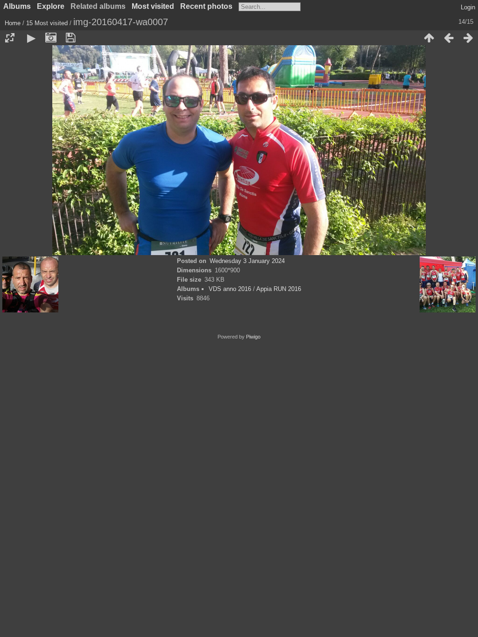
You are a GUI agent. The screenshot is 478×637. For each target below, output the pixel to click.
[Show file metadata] (51, 37)
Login (468, 7)
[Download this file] (70, 37)
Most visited (153, 6)
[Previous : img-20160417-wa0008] (448, 37)
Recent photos (206, 6)
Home (13, 23)
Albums (17, 6)
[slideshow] (31, 37)
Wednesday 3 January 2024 (247, 260)
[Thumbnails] (429, 37)
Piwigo (253, 336)
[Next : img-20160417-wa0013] (468, 37)
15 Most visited (47, 23)
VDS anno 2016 (230, 288)
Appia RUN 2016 (278, 288)
